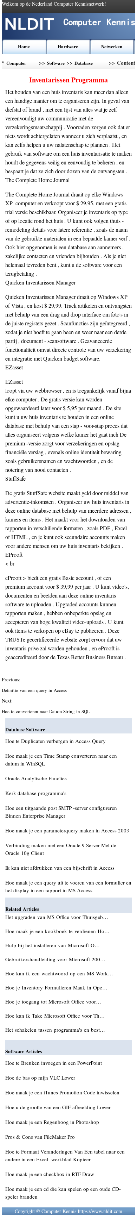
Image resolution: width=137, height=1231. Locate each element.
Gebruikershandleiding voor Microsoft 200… (55, 959)
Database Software (83, 64)
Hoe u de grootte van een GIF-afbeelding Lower (58, 1107)
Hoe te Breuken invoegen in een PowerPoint (53, 1062)
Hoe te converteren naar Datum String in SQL (46, 711)
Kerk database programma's (35, 792)
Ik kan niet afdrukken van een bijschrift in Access (60, 867)
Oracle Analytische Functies (36, 778)
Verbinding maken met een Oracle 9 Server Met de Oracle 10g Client (60, 849)
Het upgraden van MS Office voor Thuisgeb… (56, 916)
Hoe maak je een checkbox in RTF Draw (49, 1173)
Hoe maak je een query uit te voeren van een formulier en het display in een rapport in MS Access (68, 886)
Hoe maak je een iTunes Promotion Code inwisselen (62, 1092)
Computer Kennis (16, 64)
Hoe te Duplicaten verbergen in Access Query (55, 740)
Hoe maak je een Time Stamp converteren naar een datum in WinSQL (61, 759)
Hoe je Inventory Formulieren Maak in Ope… (56, 987)
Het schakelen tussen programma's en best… (55, 1029)
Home (24, 46)
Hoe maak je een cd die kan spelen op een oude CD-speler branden (63, 1192)
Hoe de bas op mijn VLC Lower (40, 1077)
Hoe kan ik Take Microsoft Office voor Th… (55, 1015)
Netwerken (111, 46)
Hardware (68, 46)
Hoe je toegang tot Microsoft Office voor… (53, 1001)
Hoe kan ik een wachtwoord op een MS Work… (59, 973)
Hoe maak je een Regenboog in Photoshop (52, 1121)
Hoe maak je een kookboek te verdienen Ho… (57, 931)
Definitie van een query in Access (35, 690)
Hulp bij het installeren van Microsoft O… (52, 945)
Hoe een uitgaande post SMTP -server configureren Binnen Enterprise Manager (61, 811)
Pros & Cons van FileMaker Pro (40, 1136)
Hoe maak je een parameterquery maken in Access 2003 (67, 830)
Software (56, 63)
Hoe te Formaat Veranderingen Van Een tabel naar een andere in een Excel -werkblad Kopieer (65, 1155)
